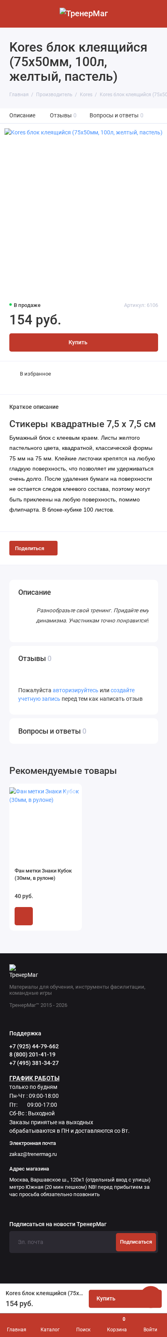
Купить (24, 916)
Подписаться (136, 1242)
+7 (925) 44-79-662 (34, 1046)
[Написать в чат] (151, 1297)
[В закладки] (71, 793)
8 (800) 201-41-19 (32, 1054)
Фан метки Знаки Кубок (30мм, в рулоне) (43, 874)
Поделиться (29, 548)
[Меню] (14, 14)
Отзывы (63, 115)
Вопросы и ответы (117, 115)
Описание (22, 115)
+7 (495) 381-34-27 (34, 1063)
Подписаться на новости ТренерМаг (58, 1224)
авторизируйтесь (75, 690)
